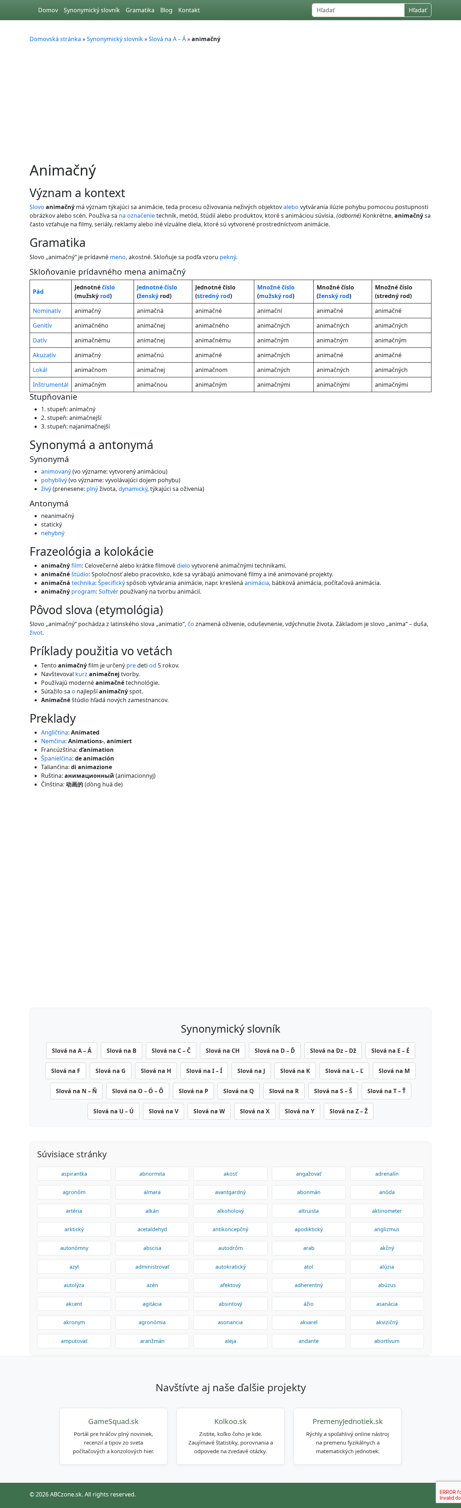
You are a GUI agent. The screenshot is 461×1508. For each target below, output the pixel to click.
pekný (228, 257)
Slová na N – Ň (76, 1091)
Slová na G (110, 1071)
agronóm (74, 1192)
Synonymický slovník (92, 10)
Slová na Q (238, 1091)
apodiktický (309, 1229)
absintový (230, 1303)
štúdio (80, 574)
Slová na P (193, 1091)
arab (308, 1248)
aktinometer (387, 1210)
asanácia (387, 1303)
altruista (309, 1210)
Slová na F (65, 1071)
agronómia (152, 1322)
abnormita (152, 1173)
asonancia (230, 1322)
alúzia (387, 1266)
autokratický (230, 1266)
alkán (152, 1210)
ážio (309, 1303)
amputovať (74, 1341)
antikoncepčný (230, 1229)
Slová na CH (223, 1051)
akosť (230, 1173)
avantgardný (230, 1192)
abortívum (386, 1341)
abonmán (309, 1192)
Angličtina (54, 732)
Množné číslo (276, 287)
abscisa (152, 1248)
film (76, 565)
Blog (166, 10)
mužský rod (275, 296)
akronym (74, 1322)
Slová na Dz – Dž (333, 1051)
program (83, 591)
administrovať (152, 1266)
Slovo (37, 207)
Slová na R (284, 1091)
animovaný (56, 471)
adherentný (309, 1285)
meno (118, 257)
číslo (108, 287)
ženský (148, 296)
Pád (38, 292)
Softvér (108, 591)
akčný (387, 1248)
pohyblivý (54, 480)
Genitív (42, 325)
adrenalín (387, 1173)
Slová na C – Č (171, 1051)
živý (46, 489)
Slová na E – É (390, 1051)
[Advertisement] (230, 102)
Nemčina (53, 741)
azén (152, 1285)
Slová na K (295, 1071)
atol (308, 1266)
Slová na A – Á (167, 39)
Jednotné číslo (157, 287)
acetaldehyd (152, 1229)
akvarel (309, 1322)
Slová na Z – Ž (349, 1111)
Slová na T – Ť (386, 1091)
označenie (141, 215)
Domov (48, 10)
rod (105, 296)
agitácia (152, 1303)
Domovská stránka (55, 39)
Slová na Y (299, 1111)
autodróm (230, 1248)
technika (83, 583)
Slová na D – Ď (275, 1051)
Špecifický (111, 583)
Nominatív (47, 311)
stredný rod (213, 296)
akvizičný (387, 1322)
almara (152, 1192)
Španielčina (56, 758)
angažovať (308, 1173)
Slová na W (209, 1111)
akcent (74, 1303)
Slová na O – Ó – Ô (138, 1091)
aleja (230, 1341)
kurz (81, 674)
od (152, 665)
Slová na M (394, 1071)
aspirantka (74, 1173)
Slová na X (255, 1111)
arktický (74, 1229)
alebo (291, 207)
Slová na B (121, 1051)
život (36, 633)
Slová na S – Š (333, 1091)
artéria (74, 1210)
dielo (183, 565)
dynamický (132, 489)
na (122, 215)
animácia (257, 583)
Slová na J (251, 1071)
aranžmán (152, 1341)
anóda (387, 1192)
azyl (74, 1266)
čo (191, 624)
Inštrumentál (50, 385)
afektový (230, 1285)
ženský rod (333, 296)
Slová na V (163, 1111)
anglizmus (386, 1229)
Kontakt (189, 10)
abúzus (387, 1285)
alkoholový (230, 1210)
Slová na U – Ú (113, 1111)
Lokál (40, 370)
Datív (40, 340)
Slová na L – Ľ (344, 1071)
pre (131, 665)
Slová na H (156, 1071)
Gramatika (140, 10)
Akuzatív (44, 355)
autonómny (74, 1248)
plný (92, 489)
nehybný (52, 533)
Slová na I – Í (204, 1071)
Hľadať (418, 10)
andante (309, 1341)
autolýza (74, 1285)
